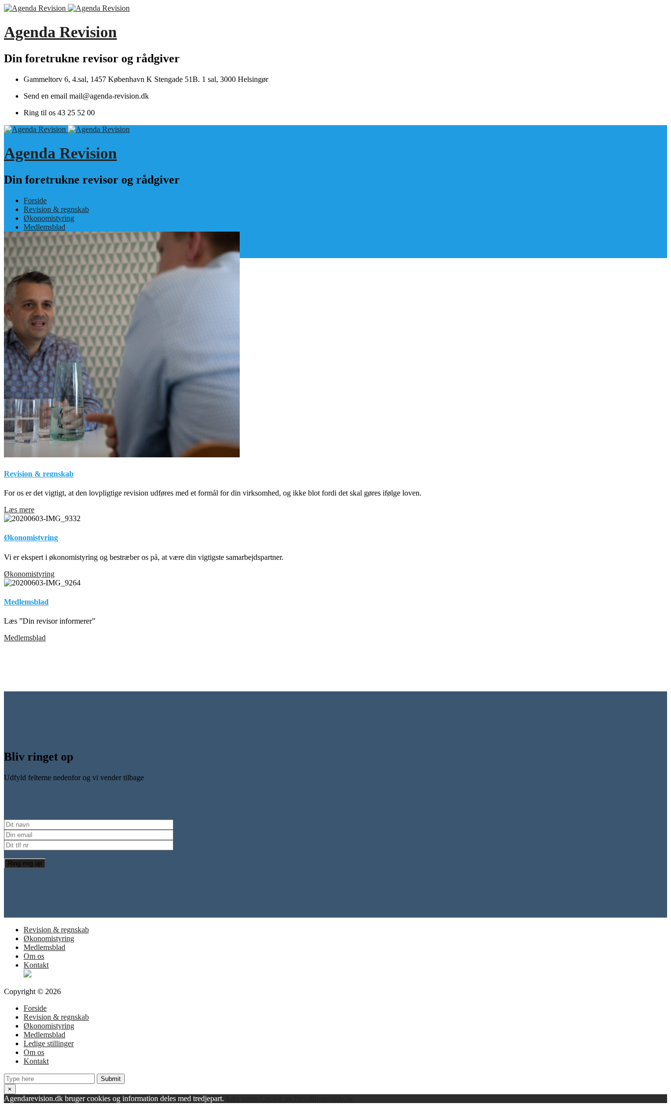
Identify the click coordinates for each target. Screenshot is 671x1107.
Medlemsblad (44, 227)
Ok (348, 1098)
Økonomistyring (49, 218)
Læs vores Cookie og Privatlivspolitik (284, 1098)
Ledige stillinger (49, 1043)
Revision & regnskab (56, 209)
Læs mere (19, 509)
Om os (34, 956)
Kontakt (36, 965)
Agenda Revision (60, 32)
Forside (35, 200)
